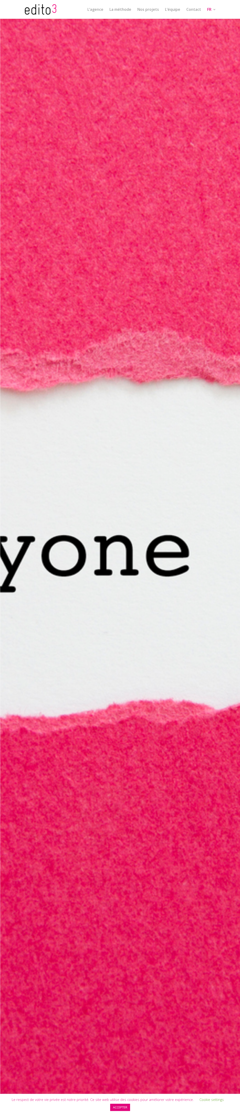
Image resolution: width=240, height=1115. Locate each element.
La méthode (120, 10)
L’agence (95, 10)
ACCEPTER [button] (120, 1107)
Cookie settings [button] (211, 1099)
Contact (193, 10)
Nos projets (148, 10)
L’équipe (172, 10)
